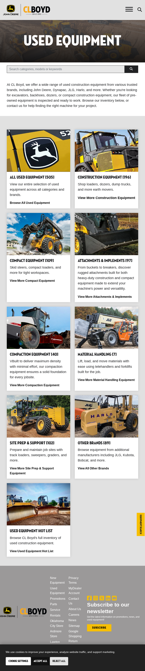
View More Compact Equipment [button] (32, 280)
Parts (53, 604)
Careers (74, 614)
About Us (75, 609)
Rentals (55, 615)
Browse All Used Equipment (30, 202)
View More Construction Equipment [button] (106, 198)
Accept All (40, 661)
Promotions (57, 598)
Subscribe (99, 627)
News (72, 620)
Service (55, 609)
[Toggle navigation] (129, 10)
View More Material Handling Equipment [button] (106, 380)
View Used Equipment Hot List (31, 551)
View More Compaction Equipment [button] (34, 385)
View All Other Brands (93, 468)
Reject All (59, 661)
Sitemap (74, 625)
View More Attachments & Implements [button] (105, 296)
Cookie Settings (18, 661)
